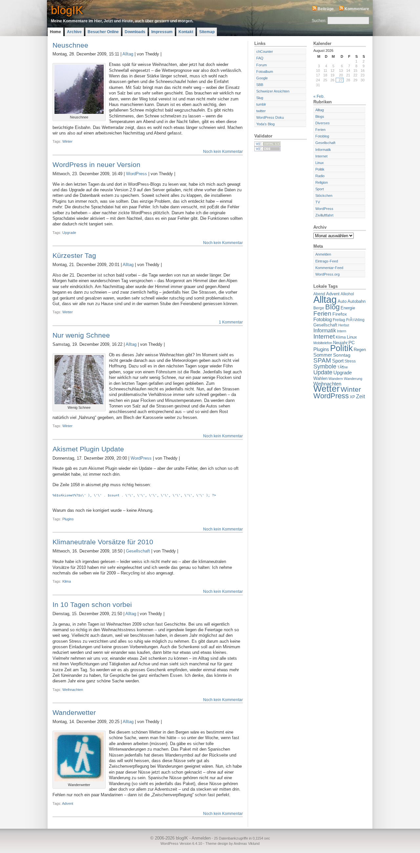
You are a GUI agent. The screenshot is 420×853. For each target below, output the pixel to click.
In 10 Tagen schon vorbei (92, 604)
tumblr (261, 104)
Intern (341, 331)
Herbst (343, 325)
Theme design (216, 843)
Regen (360, 349)
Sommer (322, 355)
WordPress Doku (270, 117)
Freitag (339, 320)
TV (317, 202)
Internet (321, 156)
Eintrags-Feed (326, 261)
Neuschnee (70, 45)
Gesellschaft (138, 551)
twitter (261, 111)
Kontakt (185, 32)
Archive (74, 32)
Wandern (335, 379)
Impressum (162, 32)
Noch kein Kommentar (223, 151)
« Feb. (319, 96)
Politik (320, 169)
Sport (319, 189)
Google (262, 78)
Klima (66, 581)
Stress (350, 361)
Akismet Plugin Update (88, 449)
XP (352, 397)
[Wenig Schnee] (79, 403)
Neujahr (340, 342)
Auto (342, 301)
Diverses (322, 123)
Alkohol (347, 294)
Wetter (67, 312)
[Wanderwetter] (79, 780)
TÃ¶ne (342, 367)
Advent (67, 803)
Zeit (360, 396)
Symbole (324, 366)
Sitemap (207, 32)
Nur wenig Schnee (81, 335)
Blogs (319, 116)
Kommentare (357, 9)
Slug (259, 98)
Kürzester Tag (74, 255)
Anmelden (323, 254)
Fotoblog (322, 136)
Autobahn (356, 301)
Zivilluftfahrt (324, 215)
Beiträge (326, 9)
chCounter (264, 51)
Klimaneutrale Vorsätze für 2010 (102, 542)
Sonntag (341, 355)
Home (55, 32)
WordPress (136, 173)
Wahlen (320, 378)
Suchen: (319, 20)
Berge (318, 308)
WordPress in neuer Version (96, 164)
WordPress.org (327, 274)
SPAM (322, 360)
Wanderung (353, 379)
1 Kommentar (231, 322)
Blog (332, 307)
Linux (319, 163)
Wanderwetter (74, 712)
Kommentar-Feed (329, 268)
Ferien (320, 130)
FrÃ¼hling (355, 320)
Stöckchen (323, 196)
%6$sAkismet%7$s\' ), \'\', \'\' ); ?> (134, 495)
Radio (320, 176)
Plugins (68, 519)
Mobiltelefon (322, 343)
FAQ (259, 58)
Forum (261, 65)
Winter (67, 141)
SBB (259, 85)
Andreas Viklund (247, 843)
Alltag (127, 54)
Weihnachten (72, 690)
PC (351, 342)
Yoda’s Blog (265, 124)
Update (322, 372)
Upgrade (69, 233)
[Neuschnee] (79, 112)
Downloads (135, 32)
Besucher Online (103, 32)
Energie (348, 307)
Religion (321, 182)
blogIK (67, 10)
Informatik (323, 150)
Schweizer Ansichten (272, 91)
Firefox (339, 314)
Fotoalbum (264, 71)
